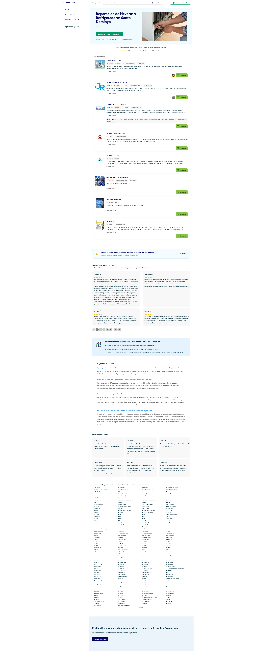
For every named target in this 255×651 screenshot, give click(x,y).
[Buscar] (105, 3)
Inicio (66, 9)
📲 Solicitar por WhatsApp (180, 3)
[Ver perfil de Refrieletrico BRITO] (100, 64)
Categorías (95, 3)
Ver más (140, 607)
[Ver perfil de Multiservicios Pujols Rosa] (100, 137)
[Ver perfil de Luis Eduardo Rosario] (100, 203)
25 (116, 329)
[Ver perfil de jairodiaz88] (100, 225)
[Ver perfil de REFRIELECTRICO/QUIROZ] (100, 108)
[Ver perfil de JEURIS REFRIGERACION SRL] (100, 86)
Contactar (183, 75)
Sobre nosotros (111, 71)
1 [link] (97, 329)
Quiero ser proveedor (100, 639)
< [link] (93, 329)
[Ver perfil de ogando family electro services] (100, 181)
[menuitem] (156, 2)
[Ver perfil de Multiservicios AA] (100, 159)
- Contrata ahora (109, 34)
